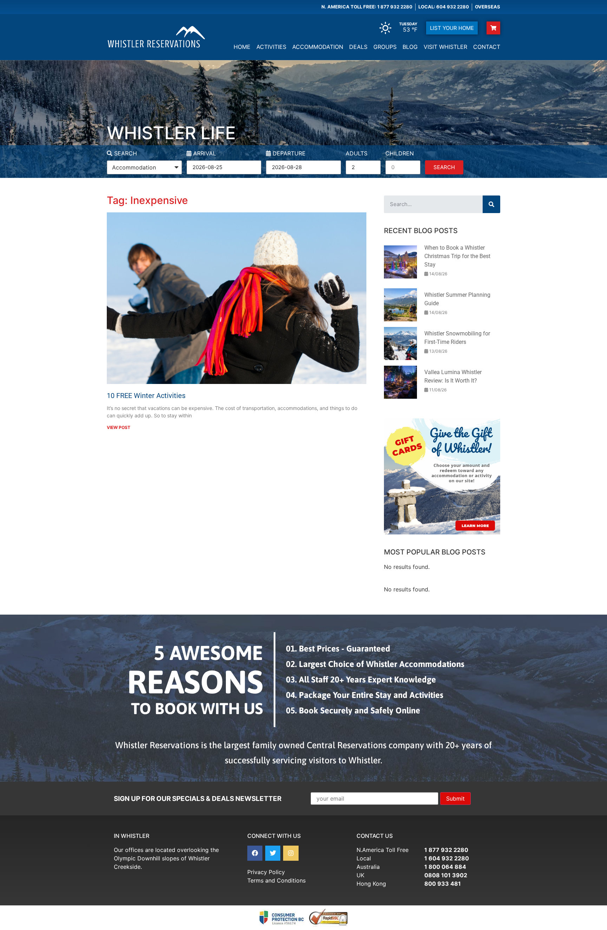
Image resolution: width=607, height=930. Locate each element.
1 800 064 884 (445, 866)
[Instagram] (290, 853)
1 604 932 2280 (446, 858)
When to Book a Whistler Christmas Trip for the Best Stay (457, 256)
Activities (271, 46)
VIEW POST (118, 427)
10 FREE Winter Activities (146, 395)
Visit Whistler (445, 46)
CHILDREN (399, 153)
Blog (410, 46)
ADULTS (356, 153)
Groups (385, 46)
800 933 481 (442, 883)
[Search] (491, 204)
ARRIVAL (203, 153)
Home (242, 46)
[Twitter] (272, 853)
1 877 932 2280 (446, 849)
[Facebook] (254, 853)
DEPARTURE (288, 153)
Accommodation (317, 46)
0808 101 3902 (445, 875)
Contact (486, 46)
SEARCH (124, 153)
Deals (358, 46)
